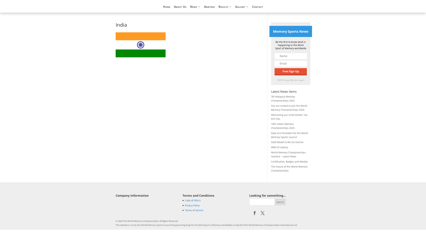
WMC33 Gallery (279, 147)
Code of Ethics (193, 200)
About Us (180, 7)
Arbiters (209, 7)
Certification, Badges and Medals (289, 161)
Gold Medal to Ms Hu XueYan (287, 142)
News (193, 7)
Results (223, 7)
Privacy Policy (192, 205)
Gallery (240, 7)
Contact (257, 7)
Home (166, 7)
